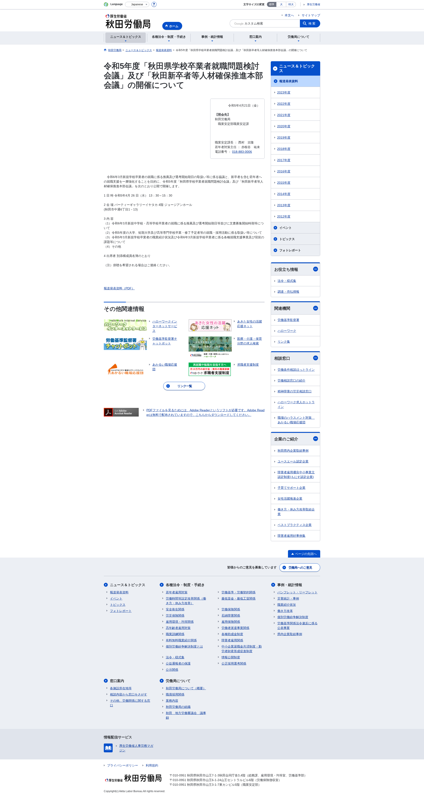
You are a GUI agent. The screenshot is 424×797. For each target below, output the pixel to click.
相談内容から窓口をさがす (128, 694)
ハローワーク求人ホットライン (296, 404)
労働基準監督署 (288, 320)
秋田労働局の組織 (178, 707)
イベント (285, 227)
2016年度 (283, 171)
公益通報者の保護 (178, 663)
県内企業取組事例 (289, 634)
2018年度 (283, 149)
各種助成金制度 (232, 634)
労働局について (178, 681)
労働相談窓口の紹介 (291, 380)
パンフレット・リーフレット (297, 592)
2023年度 (283, 92)
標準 (271, 4)
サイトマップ (311, 15)
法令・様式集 (287, 281)
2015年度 (283, 182)
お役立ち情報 (286, 269)
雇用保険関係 (230, 621)
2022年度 (283, 103)
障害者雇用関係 (232, 640)
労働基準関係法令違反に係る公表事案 (297, 625)
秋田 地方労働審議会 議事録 (186, 715)
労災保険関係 (175, 615)
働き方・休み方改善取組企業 (296, 512)
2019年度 (283, 137)
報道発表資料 (288, 81)
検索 (312, 23)
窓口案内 (117, 681)
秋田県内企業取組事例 (293, 450)
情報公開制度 (230, 657)
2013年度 (283, 205)
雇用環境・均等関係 (180, 621)
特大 (291, 4)
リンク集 (284, 341)
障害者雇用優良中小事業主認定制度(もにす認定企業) (296, 474)
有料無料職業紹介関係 (181, 640)
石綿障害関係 (230, 615)
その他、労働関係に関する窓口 (130, 703)
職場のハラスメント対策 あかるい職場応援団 (296, 420)
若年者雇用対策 (176, 592)
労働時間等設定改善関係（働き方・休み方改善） (186, 601)
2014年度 (283, 194)
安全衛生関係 (175, 609)
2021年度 (283, 115)
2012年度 (283, 216)
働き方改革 (285, 611)
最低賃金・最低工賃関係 (238, 598)
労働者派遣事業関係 (235, 628)
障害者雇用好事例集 (291, 535)
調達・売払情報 (288, 291)
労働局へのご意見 (300, 567)
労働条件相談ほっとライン (296, 369)
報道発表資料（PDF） (119, 288)
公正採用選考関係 (233, 663)
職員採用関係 (175, 694)
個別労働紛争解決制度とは (184, 646)
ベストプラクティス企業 (295, 525)
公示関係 (172, 669)
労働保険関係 (230, 609)
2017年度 (283, 160)
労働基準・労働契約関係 (238, 592)
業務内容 (172, 700)
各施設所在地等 (121, 688)
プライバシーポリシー (122, 765)
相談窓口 (282, 358)
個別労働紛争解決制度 (292, 617)
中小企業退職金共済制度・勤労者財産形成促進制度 (241, 649)
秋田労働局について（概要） (186, 688)
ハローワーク (287, 331)
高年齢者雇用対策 (178, 628)
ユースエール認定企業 (293, 461)
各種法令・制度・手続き (185, 585)
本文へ (289, 15)
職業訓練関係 (175, 634)
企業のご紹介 (286, 439)
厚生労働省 (313, 4)
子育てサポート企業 (291, 487)
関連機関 (282, 308)
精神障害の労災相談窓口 (295, 391)
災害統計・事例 (288, 598)
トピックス (287, 239)
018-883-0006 (242, 151)
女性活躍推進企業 (290, 498)
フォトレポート (290, 250)
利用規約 (152, 765)
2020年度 (283, 126)
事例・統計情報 (289, 585)
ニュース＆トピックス (297, 68)
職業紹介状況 (286, 604)
